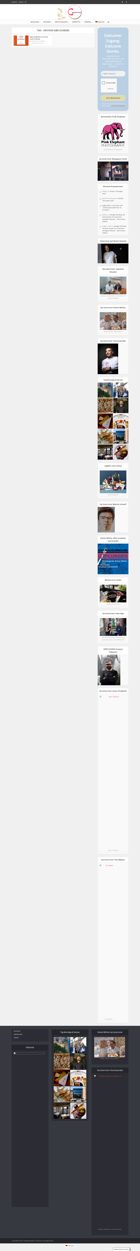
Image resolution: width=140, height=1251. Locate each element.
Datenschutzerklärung (118, 106)
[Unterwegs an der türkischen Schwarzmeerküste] (105, 390)
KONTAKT (14, 2)
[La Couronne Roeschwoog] (105, 436)
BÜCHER (46, 22)
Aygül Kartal (106, 205)
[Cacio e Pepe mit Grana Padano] (105, 421)
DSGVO (16, 1038)
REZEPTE (76, 22)
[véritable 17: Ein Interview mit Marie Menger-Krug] (120, 390)
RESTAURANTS (61, 22)
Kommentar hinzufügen (37, 41)
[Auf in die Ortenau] (120, 436)
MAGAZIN (35, 22)
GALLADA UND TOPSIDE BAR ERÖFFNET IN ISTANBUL (112, 207)
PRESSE (87, 22)
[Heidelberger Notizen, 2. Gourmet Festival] (105, 452)
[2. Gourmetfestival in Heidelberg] (120, 421)
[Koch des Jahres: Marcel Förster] (120, 405)
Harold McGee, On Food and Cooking (39, 38)
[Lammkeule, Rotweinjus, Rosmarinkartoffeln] (120, 452)
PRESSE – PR (22, 2)
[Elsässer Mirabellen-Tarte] (105, 405)
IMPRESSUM (18, 1034)
